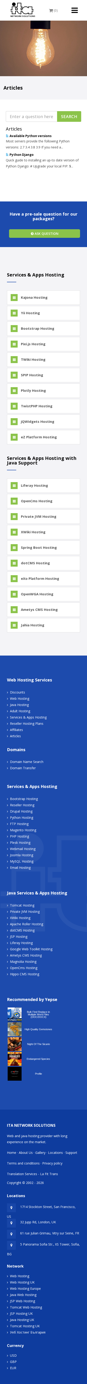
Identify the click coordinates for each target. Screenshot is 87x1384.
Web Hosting (19, 698)
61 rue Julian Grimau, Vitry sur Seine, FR (49, 1233)
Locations (55, 1152)
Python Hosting (21, 817)
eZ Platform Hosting (38, 437)
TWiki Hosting (32, 359)
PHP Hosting (19, 836)
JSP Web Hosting (22, 1301)
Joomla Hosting (21, 855)
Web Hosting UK (22, 1282)
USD (13, 1355)
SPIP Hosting (31, 375)
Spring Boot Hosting (38, 547)
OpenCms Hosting (36, 501)
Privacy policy (52, 1163)
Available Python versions (30, 136)
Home (11, 1152)
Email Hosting (20, 867)
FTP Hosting (19, 824)
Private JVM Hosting (38, 516)
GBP (13, 1361)
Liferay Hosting (34, 485)
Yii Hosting (30, 313)
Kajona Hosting (34, 297)
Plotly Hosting (33, 390)
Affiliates (16, 730)
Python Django (21, 155)
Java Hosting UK (22, 1320)
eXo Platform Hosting (39, 578)
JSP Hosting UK (21, 1313)
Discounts (17, 692)
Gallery (40, 1152)
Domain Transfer (23, 768)
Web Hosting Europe (25, 1288)
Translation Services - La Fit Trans (32, 1174)
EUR (13, 1368)
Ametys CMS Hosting (39, 609)
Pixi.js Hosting (32, 344)
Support (71, 1152)
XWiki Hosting (32, 532)
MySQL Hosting (21, 861)
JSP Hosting (18, 936)
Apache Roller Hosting (26, 924)
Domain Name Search (26, 761)
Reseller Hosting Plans (26, 723)
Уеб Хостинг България (27, 1332)
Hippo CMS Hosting (24, 974)
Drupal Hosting (21, 811)
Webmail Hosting (22, 849)
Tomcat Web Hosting (26, 1307)
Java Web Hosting (23, 1295)
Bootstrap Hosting (37, 328)
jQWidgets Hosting (37, 421)
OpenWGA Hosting (36, 594)
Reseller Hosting (22, 805)
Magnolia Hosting (23, 961)
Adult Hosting (20, 711)
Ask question (46, 233)
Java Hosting (19, 705)
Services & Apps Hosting (28, 717)
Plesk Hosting (20, 842)
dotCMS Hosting (35, 563)
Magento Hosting (23, 830)
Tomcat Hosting (22, 905)
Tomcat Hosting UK (25, 1326)
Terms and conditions (23, 1163)
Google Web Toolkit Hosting (31, 949)
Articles (15, 736)
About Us (26, 1152)
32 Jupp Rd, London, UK (38, 1222)
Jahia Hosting (32, 625)
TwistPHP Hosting (36, 406)
